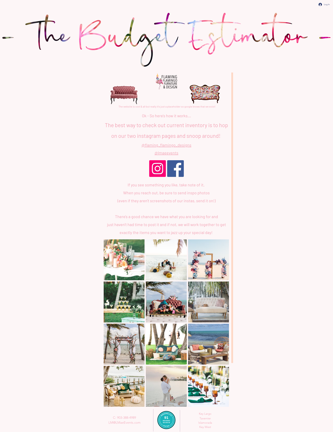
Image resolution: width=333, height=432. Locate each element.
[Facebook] (175, 168)
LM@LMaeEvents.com (124, 422)
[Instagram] (157, 168)
